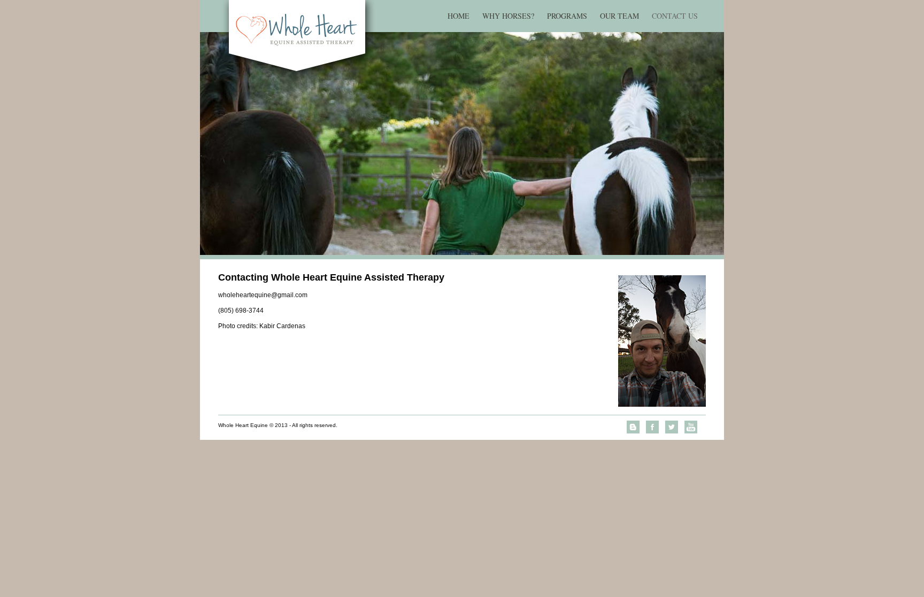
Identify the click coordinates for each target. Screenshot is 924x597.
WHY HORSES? (508, 16)
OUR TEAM (619, 16)
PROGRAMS (567, 16)
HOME (458, 16)
